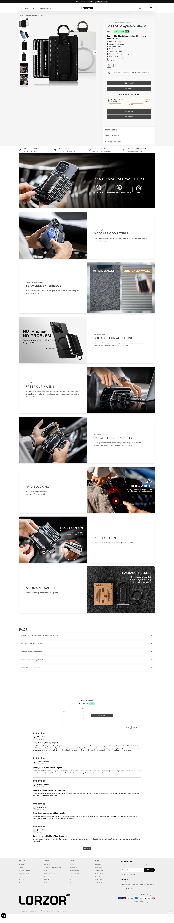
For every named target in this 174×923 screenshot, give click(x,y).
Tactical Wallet (99, 874)
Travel (35, 8)
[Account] (145, 8)
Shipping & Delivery (24, 870)
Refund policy (23, 911)
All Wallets (98, 864)
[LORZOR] (87, 8)
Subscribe (149, 870)
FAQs (20, 883)
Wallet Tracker (99, 883)
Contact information (62, 911)
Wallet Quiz (47, 880)
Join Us (72, 864)
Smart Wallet (98, 867)
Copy (126, 31)
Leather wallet (99, 870)
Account (21, 880)
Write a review (102, 715)
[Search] (134, 8)
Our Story (47, 864)
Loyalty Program (74, 870)
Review (46, 883)
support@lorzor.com (126, 882)
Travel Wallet (98, 877)
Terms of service (41, 911)
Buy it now (129, 116)
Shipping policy (51, 911)
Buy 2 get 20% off (117, 100)
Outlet (71, 883)
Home (21, 15)
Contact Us (22, 867)
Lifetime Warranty (75, 880)
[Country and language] (140, 8)
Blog (45, 870)
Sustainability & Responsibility (52, 867)
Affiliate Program (74, 874)
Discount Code (74, 867)
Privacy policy (32, 911)
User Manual (22, 877)
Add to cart (128, 111)
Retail (45, 877)
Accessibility (22, 864)
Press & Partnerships (50, 874)
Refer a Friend (74, 877)
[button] (72, 708)
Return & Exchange (24, 874)
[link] (87, 180)
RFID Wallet (98, 880)
